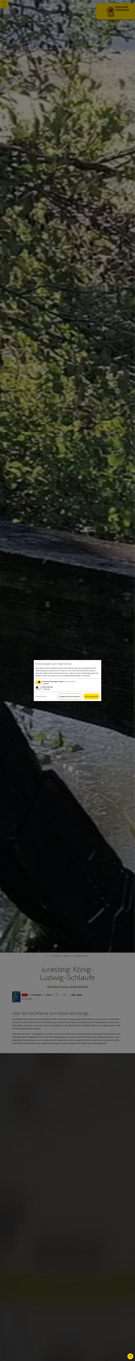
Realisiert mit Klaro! (41, 696)
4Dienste (46, 689)
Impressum (86, 676)
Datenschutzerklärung (72, 676)
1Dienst (45, 684)
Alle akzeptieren (91, 696)
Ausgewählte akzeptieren (69, 696)
